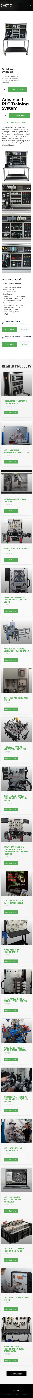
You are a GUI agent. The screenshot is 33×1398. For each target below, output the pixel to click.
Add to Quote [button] (10, 413)
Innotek (4, 96)
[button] (30, 5)
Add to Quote (17, 89)
